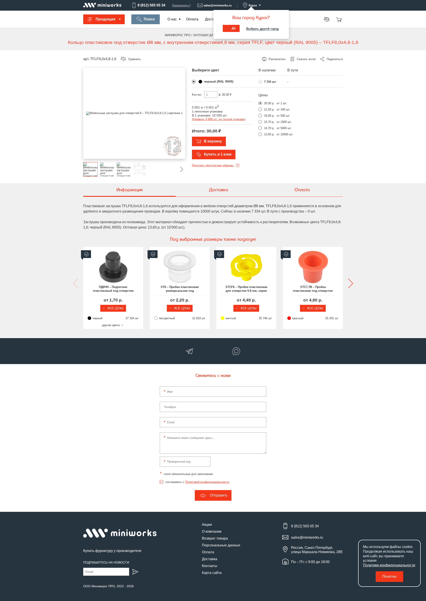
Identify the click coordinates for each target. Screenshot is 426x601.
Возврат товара (215, 538)
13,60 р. (269, 134)
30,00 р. (269, 103)
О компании (211, 531)
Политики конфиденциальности (389, 565)
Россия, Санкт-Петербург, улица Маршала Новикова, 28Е (317, 550)
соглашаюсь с (197, 482)
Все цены (115, 308)
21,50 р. (269, 109)
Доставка (212, 19)
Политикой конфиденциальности (207, 482)
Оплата (192, 19)
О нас (172, 19)
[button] (178, 169)
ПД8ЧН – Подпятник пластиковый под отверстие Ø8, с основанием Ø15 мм (113, 289)
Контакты (209, 566)
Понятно (389, 576)
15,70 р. (269, 122)
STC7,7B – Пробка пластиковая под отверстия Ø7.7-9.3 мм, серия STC (313, 289)
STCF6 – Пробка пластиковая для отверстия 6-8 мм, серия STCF (246, 289)
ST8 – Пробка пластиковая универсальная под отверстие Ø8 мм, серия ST (179, 289)
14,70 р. (269, 128)
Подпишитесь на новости (106, 562)
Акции (207, 524)
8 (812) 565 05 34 (151, 5)
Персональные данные (221, 545)
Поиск (149, 19)
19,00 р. (269, 115)
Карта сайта (212, 573)
